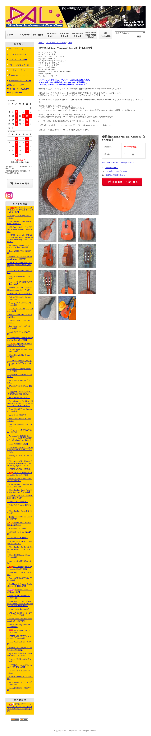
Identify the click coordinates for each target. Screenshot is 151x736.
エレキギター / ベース (17, 54)
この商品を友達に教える (115, 175)
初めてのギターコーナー (19, 75)
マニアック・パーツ (17, 70)
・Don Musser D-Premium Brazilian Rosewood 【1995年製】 (19, 585)
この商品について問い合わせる (117, 171)
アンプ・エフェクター (18, 60)
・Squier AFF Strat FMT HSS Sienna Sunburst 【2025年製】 (19, 654)
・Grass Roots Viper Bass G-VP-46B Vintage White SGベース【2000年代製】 (20, 450)
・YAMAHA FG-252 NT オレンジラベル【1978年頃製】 (19, 637)
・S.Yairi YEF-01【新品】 (17, 528)
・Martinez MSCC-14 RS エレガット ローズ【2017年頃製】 (19, 246)
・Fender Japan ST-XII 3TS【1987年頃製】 (19, 631)
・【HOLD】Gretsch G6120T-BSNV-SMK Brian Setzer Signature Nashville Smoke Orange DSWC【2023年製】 (20, 238)
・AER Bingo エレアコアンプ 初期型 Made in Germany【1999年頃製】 (19, 229)
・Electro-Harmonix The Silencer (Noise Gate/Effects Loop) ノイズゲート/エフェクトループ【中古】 (20, 403)
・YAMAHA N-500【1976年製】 (19, 469)
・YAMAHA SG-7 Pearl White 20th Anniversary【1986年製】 (19, 258)
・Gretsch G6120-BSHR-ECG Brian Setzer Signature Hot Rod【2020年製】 (19, 265)
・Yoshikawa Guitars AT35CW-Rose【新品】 (19, 591)
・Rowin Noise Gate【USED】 (18, 398)
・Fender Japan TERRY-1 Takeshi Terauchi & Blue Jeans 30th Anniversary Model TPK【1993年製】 (20, 603)
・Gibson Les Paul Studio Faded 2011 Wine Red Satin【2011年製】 (19, 491)
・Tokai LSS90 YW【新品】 (17, 538)
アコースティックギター (19, 49)
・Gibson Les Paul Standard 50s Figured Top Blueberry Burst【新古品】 (20, 549)
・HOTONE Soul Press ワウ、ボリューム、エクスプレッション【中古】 (19, 363)
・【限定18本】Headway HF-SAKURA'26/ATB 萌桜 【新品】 (19, 393)
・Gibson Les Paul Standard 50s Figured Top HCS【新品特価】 (20, 339)
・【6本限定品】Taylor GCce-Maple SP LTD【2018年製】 (19, 666)
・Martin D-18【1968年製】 (17, 415)
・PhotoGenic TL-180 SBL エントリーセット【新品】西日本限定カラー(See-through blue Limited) (19, 438)
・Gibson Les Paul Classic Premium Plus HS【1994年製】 (19, 474)
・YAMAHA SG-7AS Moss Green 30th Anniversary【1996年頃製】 (19, 289)
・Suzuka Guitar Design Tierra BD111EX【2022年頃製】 (20, 497)
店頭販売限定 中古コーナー (20, 81)
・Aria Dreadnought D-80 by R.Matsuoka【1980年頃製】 (19, 568)
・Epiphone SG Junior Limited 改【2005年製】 (19, 345)
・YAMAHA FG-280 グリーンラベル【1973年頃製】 (19, 649)
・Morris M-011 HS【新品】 (18, 444)
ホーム (41, 43)
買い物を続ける (111, 168)
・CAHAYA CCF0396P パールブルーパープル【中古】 (19, 614)
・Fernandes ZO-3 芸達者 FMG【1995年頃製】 (18, 597)
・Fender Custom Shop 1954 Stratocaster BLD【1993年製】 (19, 620)
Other (70, 43)
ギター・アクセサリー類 (19, 65)
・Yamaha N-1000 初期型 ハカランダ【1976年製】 (19, 480)
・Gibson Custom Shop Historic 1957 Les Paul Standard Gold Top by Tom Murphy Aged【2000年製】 (20, 463)
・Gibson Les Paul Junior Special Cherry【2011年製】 (19, 222)
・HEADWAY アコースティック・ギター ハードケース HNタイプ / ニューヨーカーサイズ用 (19, 707)
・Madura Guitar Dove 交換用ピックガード (19, 524)
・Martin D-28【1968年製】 (17, 502)
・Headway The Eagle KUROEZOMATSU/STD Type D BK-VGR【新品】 (20, 210)
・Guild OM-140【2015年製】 (18, 609)
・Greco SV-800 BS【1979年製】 (19, 294)
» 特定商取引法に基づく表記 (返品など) (117, 162)
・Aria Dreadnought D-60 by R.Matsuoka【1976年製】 (20, 485)
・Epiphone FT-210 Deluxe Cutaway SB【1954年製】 (19, 542)
